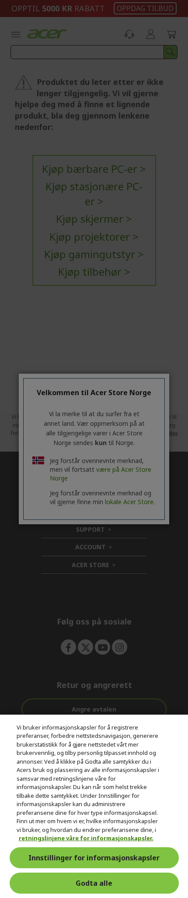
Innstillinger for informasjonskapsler (94, 858)
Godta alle (94, 883)
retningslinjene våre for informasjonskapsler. (86, 838)
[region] (94, 806)
